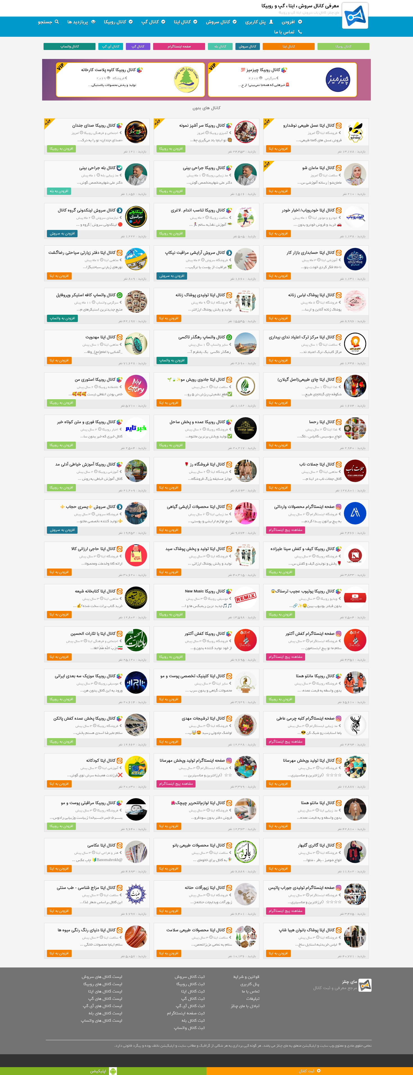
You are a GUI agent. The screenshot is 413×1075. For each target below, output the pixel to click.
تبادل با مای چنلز (245, 1006)
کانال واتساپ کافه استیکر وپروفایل (85, 295)
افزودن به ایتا (278, 149)
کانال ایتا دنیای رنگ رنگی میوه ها (86, 930)
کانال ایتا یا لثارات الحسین (93, 634)
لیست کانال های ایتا (105, 991)
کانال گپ (150, 22)
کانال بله (220, 47)
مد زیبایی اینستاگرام (323, 726)
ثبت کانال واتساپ (189, 1027)
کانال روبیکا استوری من (95, 379)
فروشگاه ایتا (328, 133)
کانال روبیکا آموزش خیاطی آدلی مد (85, 464)
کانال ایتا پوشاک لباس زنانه (311, 295)
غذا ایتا (332, 387)
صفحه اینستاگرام (179, 47)
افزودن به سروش (62, 233)
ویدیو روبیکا (329, 599)
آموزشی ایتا (329, 260)
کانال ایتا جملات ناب (317, 464)
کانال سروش (218, 22)
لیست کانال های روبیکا (102, 984)
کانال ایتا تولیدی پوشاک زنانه (200, 295)
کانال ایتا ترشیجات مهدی (203, 718)
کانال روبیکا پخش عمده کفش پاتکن (84, 718)
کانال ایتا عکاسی (101, 845)
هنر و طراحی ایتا (107, 853)
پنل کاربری (256, 22)
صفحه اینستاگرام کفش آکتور (310, 634)
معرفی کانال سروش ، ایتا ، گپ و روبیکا (300, 6)
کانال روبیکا (115, 22)
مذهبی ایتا (111, 260)
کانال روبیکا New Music (205, 591)
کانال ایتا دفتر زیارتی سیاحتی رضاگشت (81, 253)
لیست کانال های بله (105, 1013)
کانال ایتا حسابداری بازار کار (311, 253)
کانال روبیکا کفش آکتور (205, 634)
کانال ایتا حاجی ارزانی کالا (93, 549)
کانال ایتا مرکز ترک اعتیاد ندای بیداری (302, 337)
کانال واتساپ (69, 47)
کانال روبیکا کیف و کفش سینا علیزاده (303, 549)
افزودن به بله (59, 191)
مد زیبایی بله (109, 175)
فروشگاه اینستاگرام (323, 514)
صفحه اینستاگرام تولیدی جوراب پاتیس (301, 888)
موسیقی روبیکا (218, 599)
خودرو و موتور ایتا (325, 218)
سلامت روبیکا (219, 218)
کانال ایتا (182, 22)
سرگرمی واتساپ (107, 302)
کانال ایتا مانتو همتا (318, 803)
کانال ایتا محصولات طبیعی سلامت (195, 930)
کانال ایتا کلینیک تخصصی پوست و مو (192, 676)
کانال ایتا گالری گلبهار (316, 845)
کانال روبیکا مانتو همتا (315, 676)
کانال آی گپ (110, 47)
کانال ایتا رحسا (322, 422)
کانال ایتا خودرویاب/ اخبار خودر (308, 210)
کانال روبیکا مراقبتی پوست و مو (88, 803)
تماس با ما (285, 32)
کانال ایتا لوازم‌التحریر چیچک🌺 (198, 803)
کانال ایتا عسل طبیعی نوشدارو (309, 125)
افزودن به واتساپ (62, 318)
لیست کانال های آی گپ (102, 1006)
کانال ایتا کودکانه (100, 760)
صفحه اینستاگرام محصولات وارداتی (304, 506)
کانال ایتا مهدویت (100, 337)
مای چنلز (349, 982)
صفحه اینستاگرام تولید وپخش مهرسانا (192, 760)
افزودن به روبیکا (171, 149)
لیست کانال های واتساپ (101, 1020)
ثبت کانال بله (193, 1020)
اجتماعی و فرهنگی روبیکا (101, 133)
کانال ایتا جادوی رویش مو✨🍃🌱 (196, 379)
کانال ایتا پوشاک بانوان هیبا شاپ (307, 930)
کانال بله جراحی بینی (97, 168)
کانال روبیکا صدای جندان (93, 125)
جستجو (45, 22)
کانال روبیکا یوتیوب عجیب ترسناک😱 (303, 591)
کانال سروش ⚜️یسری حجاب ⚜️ (87, 506)
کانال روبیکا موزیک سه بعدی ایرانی (85, 676)
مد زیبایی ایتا (219, 514)
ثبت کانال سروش (190, 976)
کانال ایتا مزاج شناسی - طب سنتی (86, 888)
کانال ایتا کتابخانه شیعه (95, 591)
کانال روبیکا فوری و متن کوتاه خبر (86, 422)
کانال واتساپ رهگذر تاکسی (201, 337)
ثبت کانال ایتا (193, 991)
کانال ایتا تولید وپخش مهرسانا (309, 760)
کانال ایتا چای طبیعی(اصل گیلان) (306, 379)
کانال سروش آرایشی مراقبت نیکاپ (195, 253)
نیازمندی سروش (107, 218)
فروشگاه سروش (217, 260)
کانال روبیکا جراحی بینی (204, 168)
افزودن (289, 22)
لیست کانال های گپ (105, 998)
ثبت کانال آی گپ (190, 1006)
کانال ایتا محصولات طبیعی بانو (199, 845)
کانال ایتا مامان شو (318, 168)
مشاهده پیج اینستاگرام (285, 530)
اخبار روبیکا (110, 429)
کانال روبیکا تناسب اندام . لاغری (198, 210)
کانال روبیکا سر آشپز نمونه (202, 125)
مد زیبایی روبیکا (217, 175)
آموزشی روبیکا (108, 472)
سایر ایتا (222, 683)
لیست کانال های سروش (102, 976)
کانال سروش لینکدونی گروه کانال (86, 210)
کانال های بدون (206, 108)
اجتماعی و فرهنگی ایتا (103, 641)
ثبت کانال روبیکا (190, 984)
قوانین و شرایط (246, 976)
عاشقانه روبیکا (108, 387)
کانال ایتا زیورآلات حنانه (205, 888)
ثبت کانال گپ (193, 998)
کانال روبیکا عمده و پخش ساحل (197, 422)
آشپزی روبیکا (219, 133)
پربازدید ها (78, 22)
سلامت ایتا (330, 175)
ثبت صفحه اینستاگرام (186, 1013)
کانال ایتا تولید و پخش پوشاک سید (195, 549)
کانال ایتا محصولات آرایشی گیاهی (196, 506)
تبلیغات (252, 998)
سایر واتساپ (219, 345)
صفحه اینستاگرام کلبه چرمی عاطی (305, 718)
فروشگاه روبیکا (217, 429)
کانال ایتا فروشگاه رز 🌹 (204, 464)
